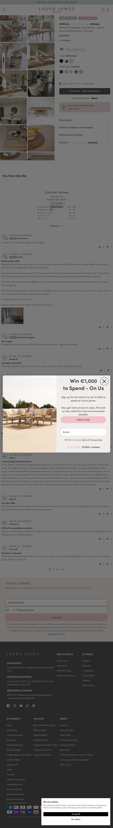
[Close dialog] (104, 381)
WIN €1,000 (83, 419)
